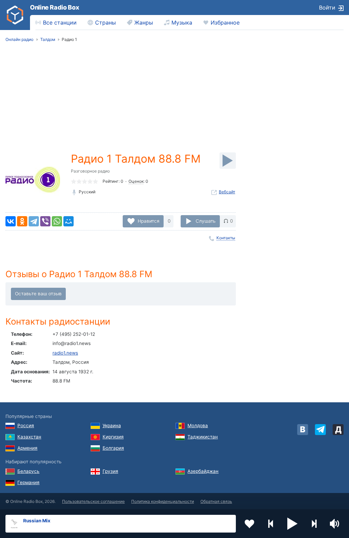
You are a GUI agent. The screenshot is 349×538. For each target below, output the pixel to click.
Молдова (197, 425)
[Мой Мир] (68, 221)
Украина (112, 425)
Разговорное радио (90, 171)
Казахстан (29, 436)
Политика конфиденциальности (162, 501)
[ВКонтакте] (10, 221)
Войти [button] (327, 7)
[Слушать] (227, 160)
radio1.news (65, 353)
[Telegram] (34, 221)
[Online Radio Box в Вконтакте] (302, 429)
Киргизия (113, 436)
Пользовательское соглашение (93, 501)
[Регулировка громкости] (335, 523)
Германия (28, 482)
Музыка (181, 22)
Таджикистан (202, 436)
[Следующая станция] (314, 523)
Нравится (149, 221)
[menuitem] (56, 22)
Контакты (225, 237)
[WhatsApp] (57, 221)
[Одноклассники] (22, 221)
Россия (25, 425)
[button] (292, 523)
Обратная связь (216, 501)
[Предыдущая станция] (271, 523)
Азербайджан (202, 471)
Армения (27, 448)
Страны (105, 22)
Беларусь (28, 471)
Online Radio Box (54, 7)
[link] (15, 15)
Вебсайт (227, 191)
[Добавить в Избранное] (249, 523)
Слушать (206, 221)
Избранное (225, 22)
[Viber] (45, 221)
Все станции (60, 22)
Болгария (113, 448)
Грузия (110, 471)
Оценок (135, 181)
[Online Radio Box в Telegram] (320, 429)
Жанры (143, 22)
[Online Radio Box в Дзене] (338, 429)
